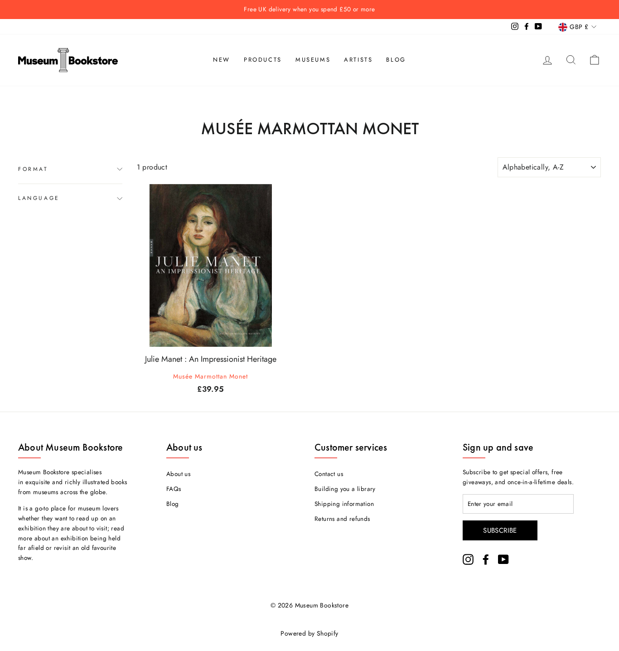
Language (39, 198)
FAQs (173, 488)
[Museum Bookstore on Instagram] (468, 559)
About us (178, 473)
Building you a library (345, 488)
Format (33, 169)
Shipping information (344, 503)
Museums (312, 59)
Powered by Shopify (309, 633)
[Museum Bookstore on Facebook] (485, 559)
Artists (358, 59)
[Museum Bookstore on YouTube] (503, 559)
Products (263, 59)
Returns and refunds (342, 518)
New (221, 59)
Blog (396, 59)
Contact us (328, 473)
